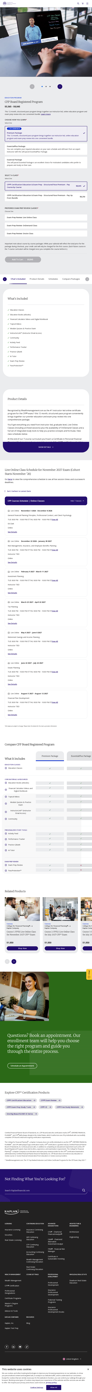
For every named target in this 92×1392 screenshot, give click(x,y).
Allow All (53, 1387)
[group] (22, 925)
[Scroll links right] (87, 279)
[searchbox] (46, 1191)
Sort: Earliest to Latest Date (19, 491)
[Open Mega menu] (87, 3)
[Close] (88, 1369)
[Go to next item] (14, 961)
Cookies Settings (36, 1387)
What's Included (18, 279)
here (10, 479)
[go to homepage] (19, 1212)
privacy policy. (51, 1382)
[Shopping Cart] (83, 3)
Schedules (53, 279)
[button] (60, 86)
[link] (7, 1347)
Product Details (37, 279)
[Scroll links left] (5, 279)
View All (55, 519)
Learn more (46, 114)
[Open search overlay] (78, 3)
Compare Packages (71, 279)
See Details (12, 532)
